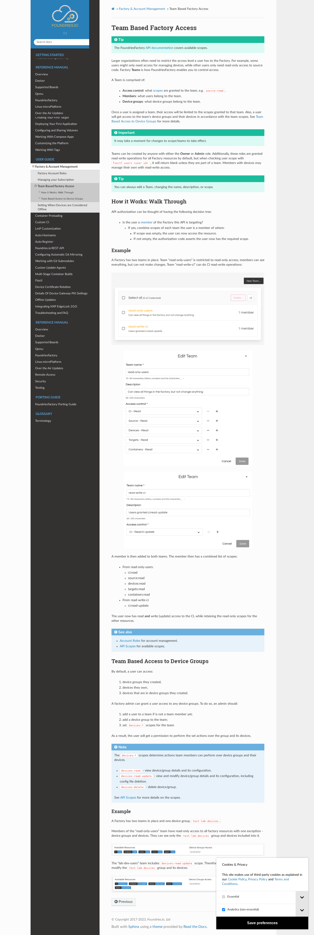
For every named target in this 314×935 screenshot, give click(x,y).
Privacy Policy (257, 879)
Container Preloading (49, 215)
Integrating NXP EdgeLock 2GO (56, 306)
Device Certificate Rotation (53, 287)
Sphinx (133, 927)
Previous (125, 902)
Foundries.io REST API (49, 248)
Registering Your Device (51, 81)
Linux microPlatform (48, 361)
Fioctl (38, 280)
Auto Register (44, 241)
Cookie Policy (237, 879)
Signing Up (42, 62)
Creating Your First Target (52, 117)
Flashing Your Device (48, 75)
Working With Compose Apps (54, 136)
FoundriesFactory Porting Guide (55, 404)
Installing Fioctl (45, 88)
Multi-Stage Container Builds (54, 274)
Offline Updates (45, 300)
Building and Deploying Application (57, 94)
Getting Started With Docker (54, 111)
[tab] (302, 897)
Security (40, 381)
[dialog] (262, 893)
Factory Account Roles (52, 173)
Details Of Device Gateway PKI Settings (61, 293)
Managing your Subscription (56, 179)
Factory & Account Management (56, 166)
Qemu (39, 349)
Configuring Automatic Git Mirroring (59, 254)
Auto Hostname (45, 235)
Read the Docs (195, 927)
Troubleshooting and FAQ (51, 313)
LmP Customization (48, 228)
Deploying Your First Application (56, 124)
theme (157, 927)
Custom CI (42, 222)
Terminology (43, 421)
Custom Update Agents (50, 267)
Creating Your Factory (49, 68)
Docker (40, 336)
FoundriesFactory (46, 355)
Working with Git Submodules (54, 261)
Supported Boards (46, 342)
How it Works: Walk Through (57, 192)
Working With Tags (47, 150)
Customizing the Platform (52, 143)
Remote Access (45, 374)
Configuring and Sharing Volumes (56, 130)
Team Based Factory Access (56, 186)
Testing (40, 387)
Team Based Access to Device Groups (62, 198)
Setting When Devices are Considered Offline (62, 207)
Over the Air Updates (49, 368)
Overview (41, 329)
